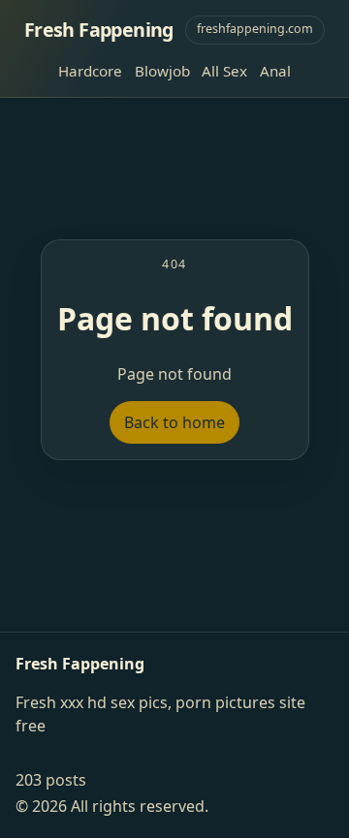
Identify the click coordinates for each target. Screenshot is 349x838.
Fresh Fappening (99, 29)
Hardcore (90, 70)
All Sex (224, 70)
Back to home (174, 422)
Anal (275, 70)
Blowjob (162, 70)
